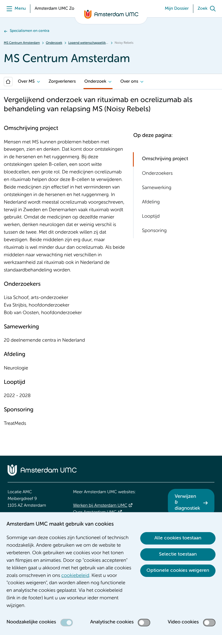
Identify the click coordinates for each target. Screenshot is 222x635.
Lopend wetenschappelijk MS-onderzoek (88, 43)
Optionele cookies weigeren (177, 570)
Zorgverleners (62, 81)
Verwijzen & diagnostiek (187, 502)
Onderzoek (54, 43)
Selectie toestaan (178, 554)
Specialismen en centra (29, 31)
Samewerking (156, 188)
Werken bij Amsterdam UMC (100, 505)
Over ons (129, 81)
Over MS (26, 81)
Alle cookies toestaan (177, 538)
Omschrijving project (165, 159)
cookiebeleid (75, 575)
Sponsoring (154, 231)
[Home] (8, 81)
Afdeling (151, 202)
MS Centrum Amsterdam (22, 43)
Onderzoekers (157, 173)
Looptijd (150, 216)
